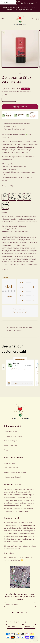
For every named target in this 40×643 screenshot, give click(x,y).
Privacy (6, 450)
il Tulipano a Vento (10, 431)
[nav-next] (36, 367)
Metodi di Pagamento (11, 445)
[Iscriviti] (33, 604)
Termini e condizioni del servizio (15, 472)
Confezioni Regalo (10, 441)
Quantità (4, 95)
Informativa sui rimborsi (12, 477)
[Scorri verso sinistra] (15, 73)
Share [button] (6, 270)
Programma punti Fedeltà (13, 436)
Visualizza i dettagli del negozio (14, 129)
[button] (2, 19)
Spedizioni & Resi (10, 463)
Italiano (27, 626)
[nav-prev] (3, 367)
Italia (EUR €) (12, 626)
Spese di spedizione (15, 91)
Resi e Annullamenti (11, 468)
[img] (9, 291)
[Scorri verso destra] (24, 73)
